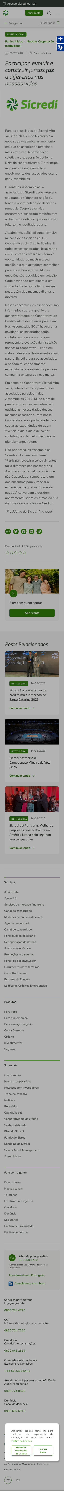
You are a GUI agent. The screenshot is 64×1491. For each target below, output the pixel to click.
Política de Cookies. (21, 1441)
